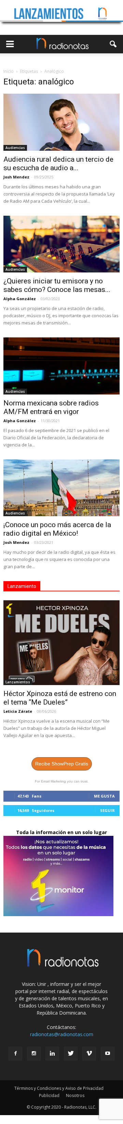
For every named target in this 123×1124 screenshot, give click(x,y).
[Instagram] (34, 1053)
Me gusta (104, 796)
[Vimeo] (89, 1053)
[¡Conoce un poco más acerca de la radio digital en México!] (61, 487)
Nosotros (75, 1095)
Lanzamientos (17, 682)
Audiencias (15, 147)
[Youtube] (107, 1053)
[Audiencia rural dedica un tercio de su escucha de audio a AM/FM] (61, 122)
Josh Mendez (16, 176)
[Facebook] (15, 1053)
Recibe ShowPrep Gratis (61, 763)
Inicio (8, 71)
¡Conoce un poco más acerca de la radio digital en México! (57, 529)
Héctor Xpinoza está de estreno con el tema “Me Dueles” (59, 698)
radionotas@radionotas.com (61, 1034)
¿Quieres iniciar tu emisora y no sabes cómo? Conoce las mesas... (56, 285)
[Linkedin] (52, 1053)
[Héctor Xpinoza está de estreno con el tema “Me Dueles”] (61, 642)
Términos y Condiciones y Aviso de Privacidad (59, 1088)
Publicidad (49, 1095)
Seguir (107, 810)
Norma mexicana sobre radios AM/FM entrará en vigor (51, 407)
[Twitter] (71, 1053)
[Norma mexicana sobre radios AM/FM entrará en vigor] (61, 365)
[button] (113, 44)
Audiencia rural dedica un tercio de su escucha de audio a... (58, 163)
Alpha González (19, 298)
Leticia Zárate (17, 711)
